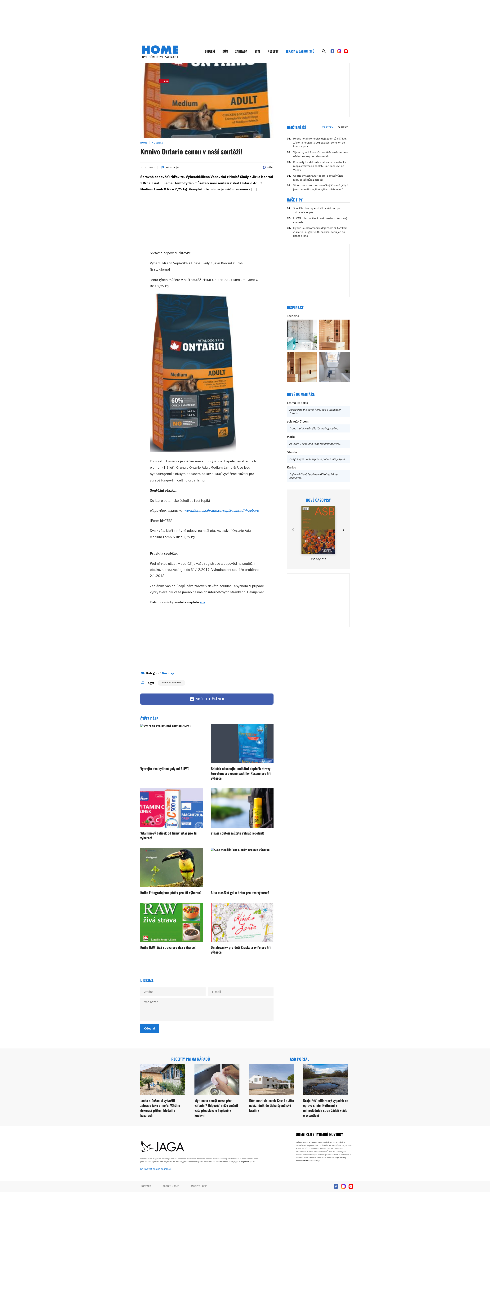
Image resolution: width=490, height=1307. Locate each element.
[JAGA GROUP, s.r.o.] (162, 1146)
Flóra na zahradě (171, 682)
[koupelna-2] (302, 335)
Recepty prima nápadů (190, 1059)
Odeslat (149, 1028)
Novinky (157, 142)
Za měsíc (343, 127)
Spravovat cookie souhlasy (155, 1169)
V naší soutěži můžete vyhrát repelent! (237, 833)
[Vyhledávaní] (324, 51)
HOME (143, 142)
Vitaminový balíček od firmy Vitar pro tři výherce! (168, 835)
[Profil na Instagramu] (339, 51)
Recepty (273, 51)
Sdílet (270, 167)
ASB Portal (299, 1059)
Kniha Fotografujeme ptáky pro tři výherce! (170, 892)
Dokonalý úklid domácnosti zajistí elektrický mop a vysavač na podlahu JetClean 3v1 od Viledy (319, 166)
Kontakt (146, 1186)
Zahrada (241, 51)
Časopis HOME (198, 1186)
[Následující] (343, 530)
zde (202, 602)
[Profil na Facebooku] (332, 51)
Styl (257, 51)
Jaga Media (246, 1161)
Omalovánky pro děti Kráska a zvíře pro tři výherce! (241, 950)
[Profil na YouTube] (346, 51)
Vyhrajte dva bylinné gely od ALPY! (164, 768)
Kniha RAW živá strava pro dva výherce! (168, 947)
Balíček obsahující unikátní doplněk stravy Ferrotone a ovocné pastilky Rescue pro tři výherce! (241, 773)
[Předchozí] (293, 530)
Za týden (327, 127)
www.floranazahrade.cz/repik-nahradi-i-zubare (221, 510)
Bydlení (210, 51)
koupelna (293, 316)
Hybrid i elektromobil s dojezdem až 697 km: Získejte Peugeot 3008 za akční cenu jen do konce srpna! (320, 142)
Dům (225, 51)
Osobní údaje (171, 1186)
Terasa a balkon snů (300, 51)
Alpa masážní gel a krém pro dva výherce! (240, 892)
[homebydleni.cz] (160, 51)
